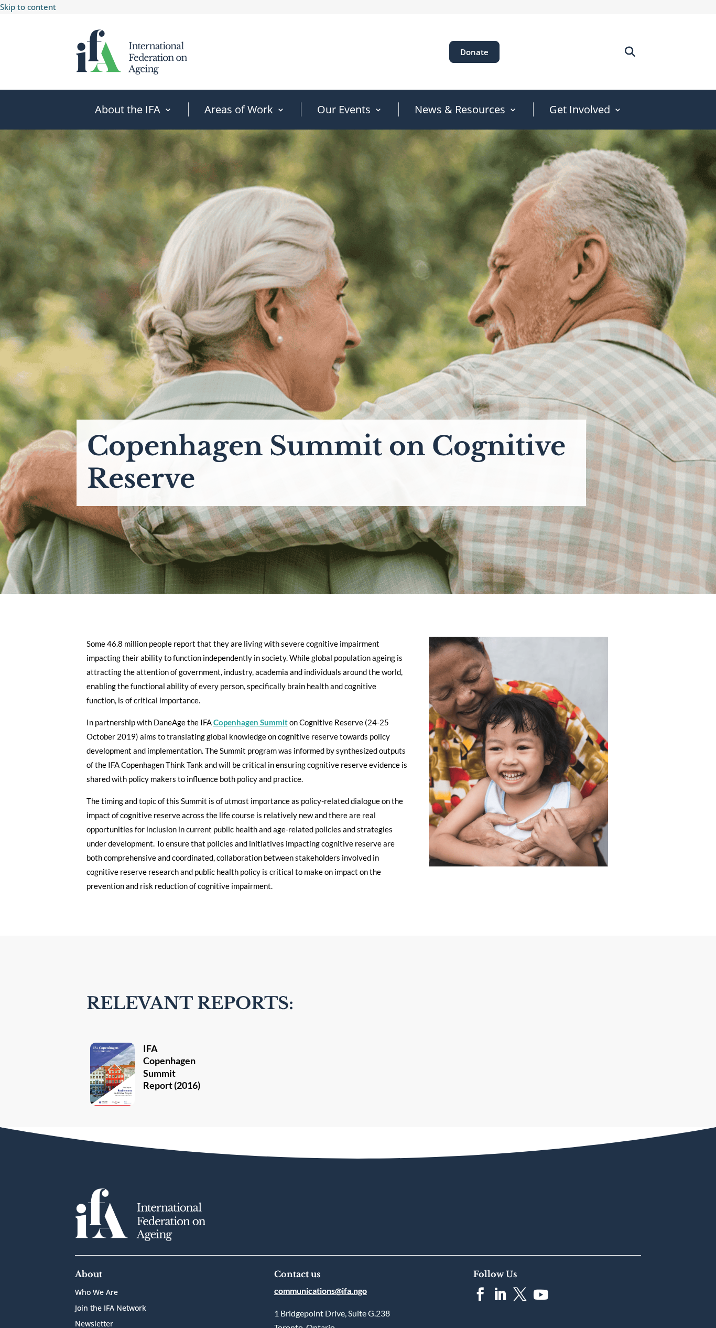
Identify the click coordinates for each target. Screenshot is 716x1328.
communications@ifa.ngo (320, 1290)
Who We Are (96, 1293)
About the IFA (127, 109)
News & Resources (460, 109)
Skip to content (28, 7)
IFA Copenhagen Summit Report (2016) (171, 1067)
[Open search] (630, 51)
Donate (474, 52)
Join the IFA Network (110, 1308)
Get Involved (579, 109)
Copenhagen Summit (250, 722)
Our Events (344, 109)
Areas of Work (238, 109)
